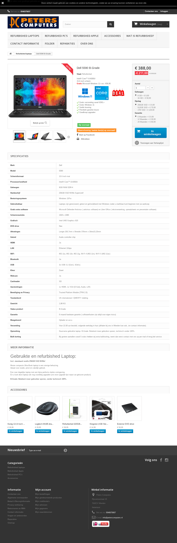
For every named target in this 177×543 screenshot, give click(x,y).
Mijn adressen (41, 505)
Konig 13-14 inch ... (16, 424)
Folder (49, 43)
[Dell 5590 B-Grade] (19, 136)
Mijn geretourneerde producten (48, 498)
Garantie (139, 113)
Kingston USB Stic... (99, 424)
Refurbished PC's (56, 35)
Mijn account (43, 489)
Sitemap (11, 523)
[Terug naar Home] (10, 54)
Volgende (68, 136)
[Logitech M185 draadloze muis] (47, 408)
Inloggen (164, 11)
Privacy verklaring (15, 505)
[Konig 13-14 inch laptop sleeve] (20, 408)
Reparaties (67, 43)
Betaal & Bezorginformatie (19, 501)
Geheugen (139, 92)
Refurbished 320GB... (72, 424)
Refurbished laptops (24, 35)
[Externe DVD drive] (129, 408)
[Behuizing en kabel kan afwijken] (74, 408)
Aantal (137, 84)
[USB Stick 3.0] (102, 408)
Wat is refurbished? (140, 35)
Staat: (79, 74)
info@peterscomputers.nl (113, 518)
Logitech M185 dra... (44, 424)
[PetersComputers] (33, 22)
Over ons (86, 43)
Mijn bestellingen (42, 494)
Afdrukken (85, 139)
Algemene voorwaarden (18, 498)
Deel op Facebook (87, 135)
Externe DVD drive (125, 424)
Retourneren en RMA (16, 508)
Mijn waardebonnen (43, 512)
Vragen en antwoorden (17, 516)
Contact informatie (24, 43)
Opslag (138, 101)
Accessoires (112, 35)
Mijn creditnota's (42, 501)
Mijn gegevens (41, 508)
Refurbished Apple (86, 35)
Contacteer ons (151, 11)
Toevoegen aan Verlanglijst (151, 143)
